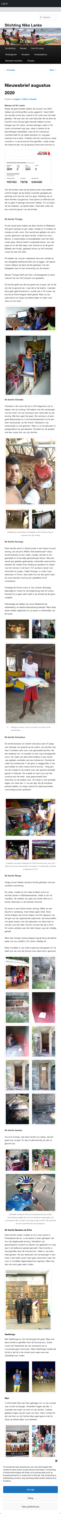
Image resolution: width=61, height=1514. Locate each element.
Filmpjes (30, 60)
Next (53, 70)
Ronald (33, 99)
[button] (56, 1460)
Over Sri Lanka (37, 48)
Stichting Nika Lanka (23, 25)
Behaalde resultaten (14, 60)
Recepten (25, 54)
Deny (30, 1498)
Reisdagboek (11, 54)
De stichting (10, 48)
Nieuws (23, 48)
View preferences (30, 1506)
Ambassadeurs (40, 54)
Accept (30, 1489)
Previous (10, 70)
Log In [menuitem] (4, 3)
